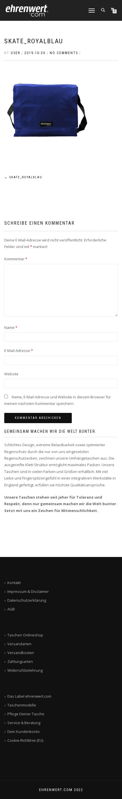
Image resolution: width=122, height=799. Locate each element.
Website (11, 373)
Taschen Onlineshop (25, 635)
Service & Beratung (23, 722)
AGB (11, 609)
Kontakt (14, 582)
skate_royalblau (33, 41)
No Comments (64, 53)
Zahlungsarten (20, 661)
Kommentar (15, 258)
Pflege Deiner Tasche (25, 713)
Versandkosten (20, 652)
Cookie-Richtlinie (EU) (25, 740)
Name (10, 327)
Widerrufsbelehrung (25, 670)
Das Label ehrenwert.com (29, 696)
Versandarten (19, 643)
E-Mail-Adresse (18, 350)
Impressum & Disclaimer (28, 591)
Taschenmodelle (21, 705)
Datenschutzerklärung (26, 600)
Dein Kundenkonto (23, 731)
